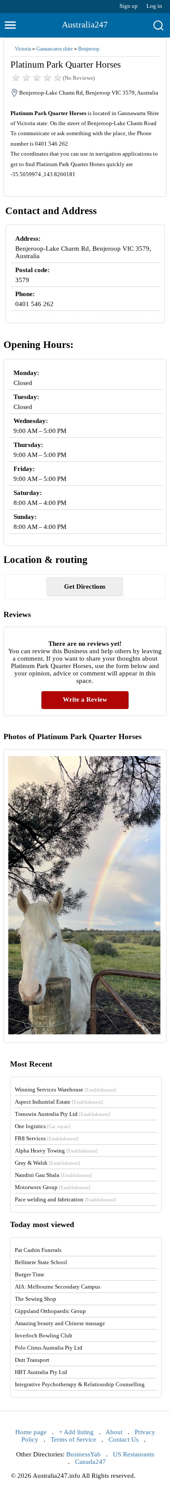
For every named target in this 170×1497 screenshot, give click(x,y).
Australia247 (85, 24)
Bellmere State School (41, 1262)
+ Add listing (76, 1432)
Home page (31, 1432)
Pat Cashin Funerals (38, 1250)
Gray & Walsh (47, 1162)
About (113, 1432)
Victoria (23, 49)
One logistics (43, 1126)
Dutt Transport (32, 1360)
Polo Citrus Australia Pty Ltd (48, 1347)
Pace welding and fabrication (65, 1199)
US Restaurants (133, 1454)
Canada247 (90, 1461)
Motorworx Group (52, 1187)
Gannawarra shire (54, 49)
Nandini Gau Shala (53, 1175)
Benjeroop (88, 49)
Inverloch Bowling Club (43, 1335)
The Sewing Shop (35, 1299)
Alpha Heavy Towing (56, 1150)
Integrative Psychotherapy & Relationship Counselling (80, 1384)
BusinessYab (83, 1454)
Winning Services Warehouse (65, 1089)
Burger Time (29, 1274)
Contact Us (124, 1439)
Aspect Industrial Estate (59, 1101)
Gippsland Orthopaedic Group (50, 1311)
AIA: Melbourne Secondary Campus (57, 1286)
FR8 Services (46, 1138)
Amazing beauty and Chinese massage (60, 1323)
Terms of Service (73, 1439)
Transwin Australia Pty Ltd (62, 1114)
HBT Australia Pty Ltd (41, 1372)
